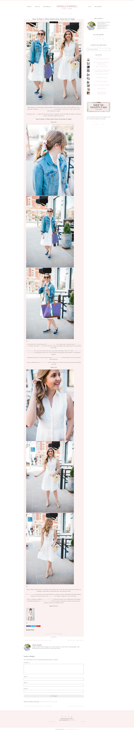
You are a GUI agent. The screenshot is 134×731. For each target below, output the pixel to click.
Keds (40, 346)
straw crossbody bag (48, 599)
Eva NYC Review (102, 88)
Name (26, 676)
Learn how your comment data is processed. (48, 701)
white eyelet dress (51, 344)
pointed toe (52, 596)
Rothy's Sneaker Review (101, 81)
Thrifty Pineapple (67, 6)
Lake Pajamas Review (101, 77)
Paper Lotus (76, 729)
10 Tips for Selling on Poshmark (102, 58)
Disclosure (52, 721)
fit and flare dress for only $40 (46, 109)
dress (36, 114)
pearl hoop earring (45, 601)
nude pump (30, 594)
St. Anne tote (44, 362)
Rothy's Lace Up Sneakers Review (102, 85)
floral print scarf (57, 357)
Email (26, 682)
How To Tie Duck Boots (101, 66)
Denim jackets (30, 350)
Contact (83, 721)
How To (52, 633)
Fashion (47, 633)
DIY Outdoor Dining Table (101, 74)
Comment (27, 662)
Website (26, 688)
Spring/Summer (58, 633)
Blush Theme (68, 729)
